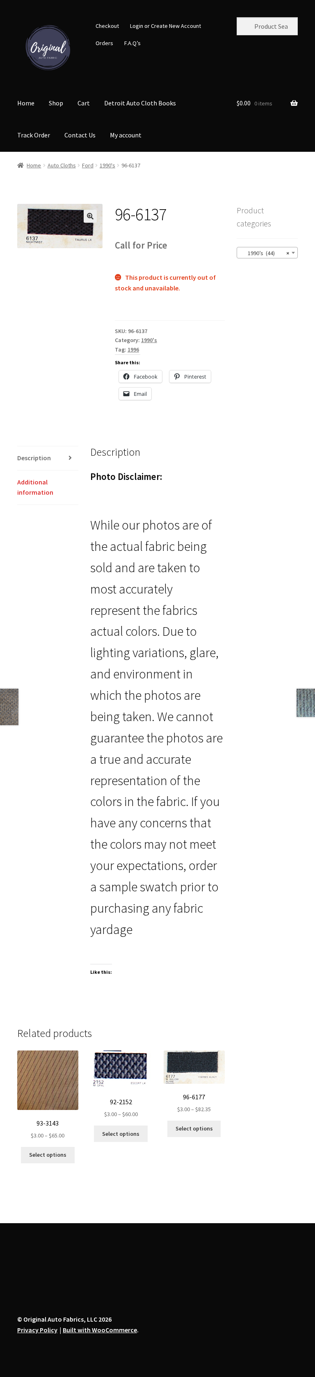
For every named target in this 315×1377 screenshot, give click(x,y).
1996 (133, 349)
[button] (90, 216)
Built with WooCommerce (100, 1330)
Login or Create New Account (165, 26)
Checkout (107, 26)
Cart (84, 103)
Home (25, 103)
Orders (104, 43)
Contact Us (80, 135)
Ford (88, 165)
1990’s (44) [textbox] (264, 253)
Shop (56, 103)
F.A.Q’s (132, 43)
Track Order (33, 135)
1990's (107, 165)
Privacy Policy (37, 1330)
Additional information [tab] (35, 487)
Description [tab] (34, 458)
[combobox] (267, 252)
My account (126, 135)
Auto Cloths (62, 165)
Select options (47, 1154)
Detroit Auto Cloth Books (140, 103)
